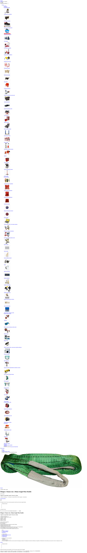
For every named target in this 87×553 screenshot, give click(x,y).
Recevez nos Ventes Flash (14, 446)
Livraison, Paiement (5, 531)
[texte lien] (2, 448)
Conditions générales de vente (6, 534)
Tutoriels (5, 445)
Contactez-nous (4, 536)
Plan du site (3, 532)
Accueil (5, 5)
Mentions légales (4, 535)
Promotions (5, 6)
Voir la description (3, 498)
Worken (1, 0)
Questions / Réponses (5, 530)
